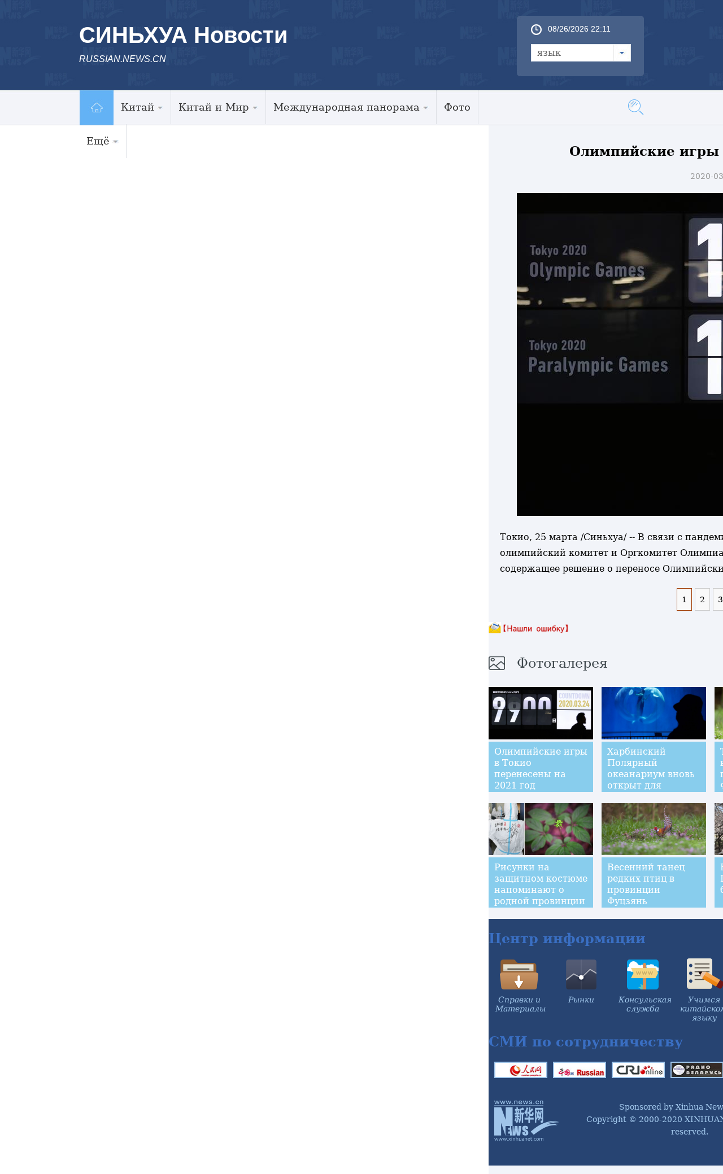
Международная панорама (346, 107)
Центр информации (567, 938)
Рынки (581, 999)
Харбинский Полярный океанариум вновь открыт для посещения (651, 774)
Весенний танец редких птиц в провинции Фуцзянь (646, 884)
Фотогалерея (562, 663)
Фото (457, 107)
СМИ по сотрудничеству (586, 1041)
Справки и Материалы (520, 1004)
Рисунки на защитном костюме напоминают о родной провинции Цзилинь (540, 890)
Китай (137, 107)
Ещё (98, 141)
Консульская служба (645, 1004)
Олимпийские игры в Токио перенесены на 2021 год (540, 768)
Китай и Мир (213, 107)
